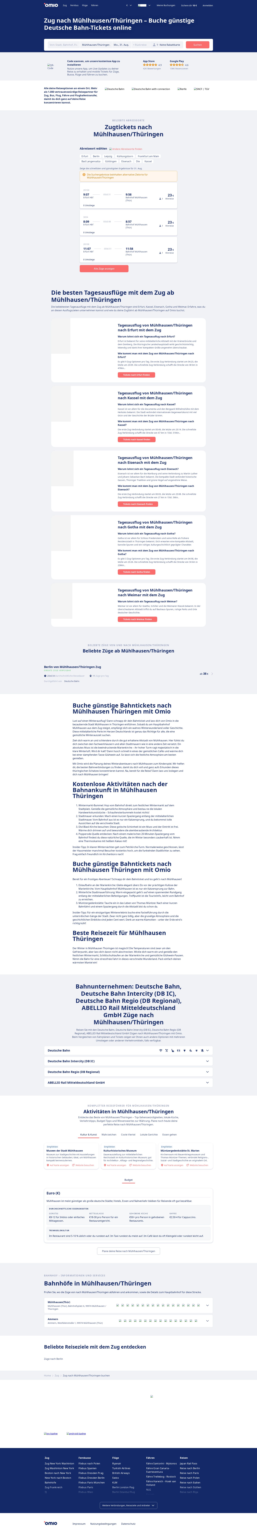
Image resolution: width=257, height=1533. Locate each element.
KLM (114, 1482)
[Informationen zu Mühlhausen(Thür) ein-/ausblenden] (207, 1305)
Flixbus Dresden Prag (91, 1473)
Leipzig (108, 156)
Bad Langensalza (91, 161)
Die (138, 161)
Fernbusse (85, 1457)
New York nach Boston (58, 1477)
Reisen (184, 1457)
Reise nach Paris (189, 1473)
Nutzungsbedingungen (103, 1523)
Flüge (85, 5)
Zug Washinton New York (59, 1468)
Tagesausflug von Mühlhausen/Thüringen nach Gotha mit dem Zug (155, 524)
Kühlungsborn (125, 156)
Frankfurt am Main (148, 156)
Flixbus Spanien (88, 1468)
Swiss (115, 1477)
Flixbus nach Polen (89, 1463)
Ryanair (116, 1463)
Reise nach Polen (190, 1477)
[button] (121, 44)
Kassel (148, 161)
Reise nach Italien (190, 1482)
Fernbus (74, 5)
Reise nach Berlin (190, 1468)
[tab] (88, 1134)
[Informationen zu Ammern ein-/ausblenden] (207, 1321)
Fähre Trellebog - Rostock (161, 1476)
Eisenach (126, 161)
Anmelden (208, 5)
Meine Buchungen (166, 5)
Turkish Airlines (121, 1468)
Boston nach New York (58, 1473)
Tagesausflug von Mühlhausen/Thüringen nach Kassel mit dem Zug (155, 395)
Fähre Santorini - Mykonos (161, 1463)
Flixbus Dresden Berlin (92, 1477)
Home (47, 1375)
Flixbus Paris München (92, 1482)
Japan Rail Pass (188, 1463)
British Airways (121, 1473)
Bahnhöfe (50, 1482)
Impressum (79, 1523)
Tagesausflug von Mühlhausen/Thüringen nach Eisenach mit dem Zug (155, 460)
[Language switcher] (144, 5)
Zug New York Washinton (59, 1463)
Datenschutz (128, 1523)
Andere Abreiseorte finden (127, 149)
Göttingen (111, 161)
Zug (65, 5)
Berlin (96, 156)
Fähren (94, 5)
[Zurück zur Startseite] (53, 5)
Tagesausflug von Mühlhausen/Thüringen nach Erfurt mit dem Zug (155, 327)
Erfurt (85, 156)
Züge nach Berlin (53, 1359)
